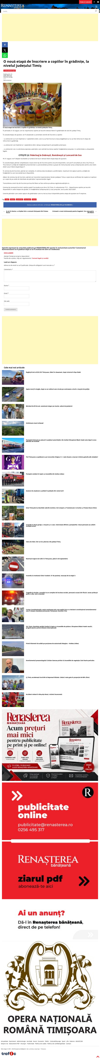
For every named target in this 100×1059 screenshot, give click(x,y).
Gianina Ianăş (7, 77)
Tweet (5, 50)
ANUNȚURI (79, 1041)
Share (5, 44)
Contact (68, 1044)
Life (67, 1041)
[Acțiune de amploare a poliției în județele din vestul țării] (13, 503)
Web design (4, 1049)
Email (6, 293)
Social (35, 1041)
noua (34, 199)
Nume (6, 285)
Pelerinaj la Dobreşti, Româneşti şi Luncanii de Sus (56, 155)
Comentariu (8, 269)
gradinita (19, 199)
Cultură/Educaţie (55, 1041)
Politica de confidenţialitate (56, 1044)
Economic (41, 1041)
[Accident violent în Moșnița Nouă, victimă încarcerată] (13, 706)
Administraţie (21, 1041)
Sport (63, 1041)
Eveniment (12, 1041)
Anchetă (29, 1041)
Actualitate (4, 1041)
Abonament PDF (14, 1044)
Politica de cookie (40, 1044)
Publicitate (30, 1044)
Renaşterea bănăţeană (20, 1049)
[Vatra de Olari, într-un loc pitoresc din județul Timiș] (13, 554)
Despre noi (4, 1044)
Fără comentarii (7, 80)
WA (5, 55)
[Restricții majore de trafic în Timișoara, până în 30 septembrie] (13, 571)
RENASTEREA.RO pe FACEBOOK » (62, 205)
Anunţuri (23, 1044)
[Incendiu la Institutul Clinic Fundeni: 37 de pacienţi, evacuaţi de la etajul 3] (13, 588)
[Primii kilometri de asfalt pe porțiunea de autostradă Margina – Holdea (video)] (13, 655)
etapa (12, 199)
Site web (6, 301)
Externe (72, 1041)
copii (6, 199)
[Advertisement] (50, 27)
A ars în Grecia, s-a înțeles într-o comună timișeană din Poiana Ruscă (27, 211)
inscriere (27, 199)
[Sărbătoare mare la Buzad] (13, 435)
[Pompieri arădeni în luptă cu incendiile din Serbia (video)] (13, 486)
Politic (47, 1041)
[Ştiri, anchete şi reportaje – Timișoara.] (12, 8)
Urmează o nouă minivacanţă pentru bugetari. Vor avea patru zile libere (73, 211)
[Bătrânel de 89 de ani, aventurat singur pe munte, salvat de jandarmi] (13, 418)
